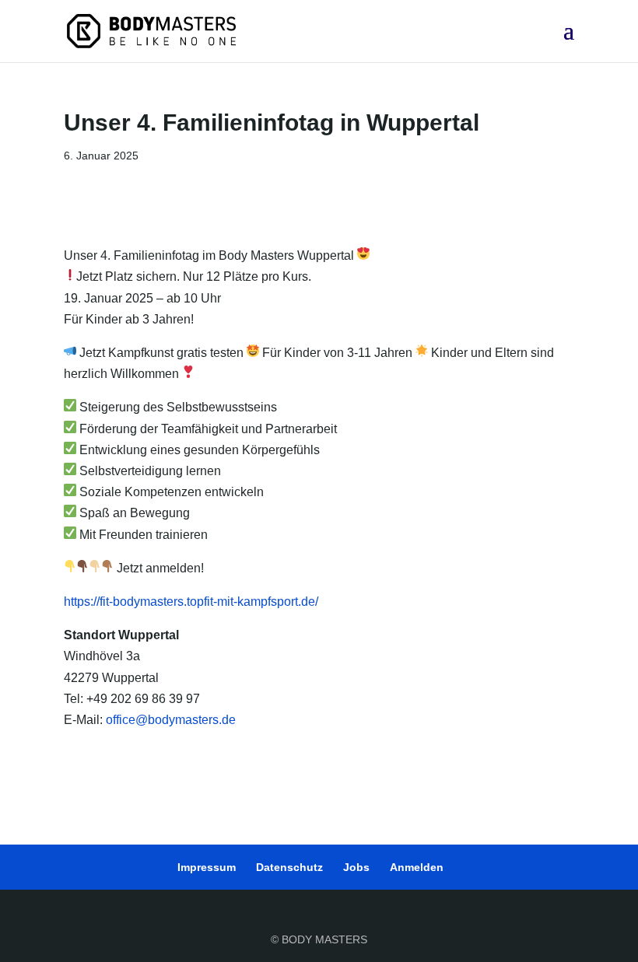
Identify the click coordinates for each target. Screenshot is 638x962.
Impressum (206, 867)
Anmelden (416, 867)
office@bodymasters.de (171, 719)
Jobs (356, 867)
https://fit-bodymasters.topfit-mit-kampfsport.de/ (191, 601)
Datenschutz (289, 867)
